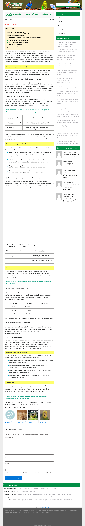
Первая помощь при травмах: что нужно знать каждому (71, 154)
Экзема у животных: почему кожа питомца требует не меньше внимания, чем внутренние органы (68, 109)
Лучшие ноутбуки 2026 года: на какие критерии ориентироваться (68, 115)
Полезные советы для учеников (16, 46)
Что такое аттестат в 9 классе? (15, 32)
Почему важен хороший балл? (15, 35)
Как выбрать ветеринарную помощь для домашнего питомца (68, 142)
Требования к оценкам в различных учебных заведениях (25, 37)
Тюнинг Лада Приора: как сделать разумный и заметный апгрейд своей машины (68, 128)
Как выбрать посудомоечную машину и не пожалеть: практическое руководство (66, 57)
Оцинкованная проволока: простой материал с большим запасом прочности (44, 497)
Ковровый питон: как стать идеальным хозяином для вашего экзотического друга (71, 173)
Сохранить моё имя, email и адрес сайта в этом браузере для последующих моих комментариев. (28, 473)
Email (7, 464)
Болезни (60, 21)
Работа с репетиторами (15, 44)
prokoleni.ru (45, 507)
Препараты (61, 33)
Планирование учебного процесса (18, 40)
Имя (6, 457)
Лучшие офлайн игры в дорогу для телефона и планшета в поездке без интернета (68, 135)
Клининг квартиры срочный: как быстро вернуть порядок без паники (67, 93)
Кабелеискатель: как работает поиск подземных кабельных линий (67, 72)
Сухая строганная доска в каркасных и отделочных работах (68, 87)
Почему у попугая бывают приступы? (69, 163)
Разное (15, 24)
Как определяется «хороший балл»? (19, 33)
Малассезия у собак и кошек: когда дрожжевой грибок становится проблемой (66, 44)
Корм (59, 25)
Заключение (10, 47)
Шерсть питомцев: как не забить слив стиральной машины (67, 51)
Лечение (61, 29)
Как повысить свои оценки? (15, 39)
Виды (59, 18)
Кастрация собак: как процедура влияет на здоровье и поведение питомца (67, 101)
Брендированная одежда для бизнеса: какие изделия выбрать (67, 121)
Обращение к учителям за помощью (19, 42)
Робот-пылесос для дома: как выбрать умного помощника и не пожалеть (67, 65)
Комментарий (9, 437)
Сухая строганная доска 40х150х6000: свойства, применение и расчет (65, 80)
